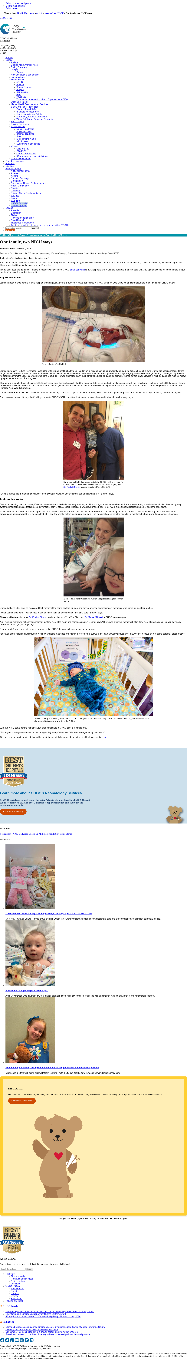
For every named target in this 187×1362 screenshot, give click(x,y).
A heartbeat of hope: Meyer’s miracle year (26, 990)
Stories (69, 834)
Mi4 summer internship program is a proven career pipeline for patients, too (41, 1332)
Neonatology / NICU (54, 13)
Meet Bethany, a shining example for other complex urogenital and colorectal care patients (52, 1067)
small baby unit (77, 270)
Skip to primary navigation (18, 3)
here (105, 737)
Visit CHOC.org (13, 1286)
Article (39, 13)
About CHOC (17, 1288)
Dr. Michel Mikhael (94, 617)
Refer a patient (18, 1281)
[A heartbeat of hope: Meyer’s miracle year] (30, 985)
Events (14, 1296)
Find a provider (18, 1276)
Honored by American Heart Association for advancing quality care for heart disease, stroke (49, 1311)
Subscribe (10, 230)
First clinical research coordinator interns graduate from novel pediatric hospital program (47, 1334)
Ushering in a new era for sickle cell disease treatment (31, 1329)
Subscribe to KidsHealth (21, 1100)
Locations (15, 1284)
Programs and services (22, 1279)
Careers (15, 1293)
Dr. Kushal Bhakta (71, 487)
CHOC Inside (10, 1306)
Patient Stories (59, 834)
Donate (14, 1291)
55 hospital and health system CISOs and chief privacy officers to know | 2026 (42, 1316)
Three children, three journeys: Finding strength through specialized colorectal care (48, 913)
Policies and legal (14, 1301)
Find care (10, 1274)
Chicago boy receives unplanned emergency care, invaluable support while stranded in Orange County (55, 1327)
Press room (16, 1298)
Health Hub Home (25, 13)
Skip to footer (11, 8)
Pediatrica (8, 1321)
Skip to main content (15, 6)
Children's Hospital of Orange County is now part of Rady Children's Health (33, 235)
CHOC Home (6, 18)
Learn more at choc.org (13, 811)
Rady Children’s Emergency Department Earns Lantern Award (35, 1314)
